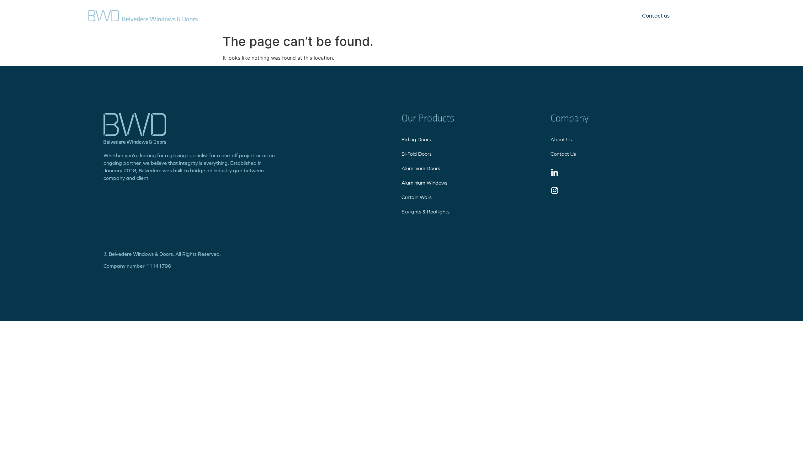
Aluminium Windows (424, 183)
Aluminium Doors (421, 168)
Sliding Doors (416, 139)
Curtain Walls (417, 197)
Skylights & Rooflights (425, 211)
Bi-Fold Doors (417, 154)
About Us (561, 139)
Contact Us (563, 154)
